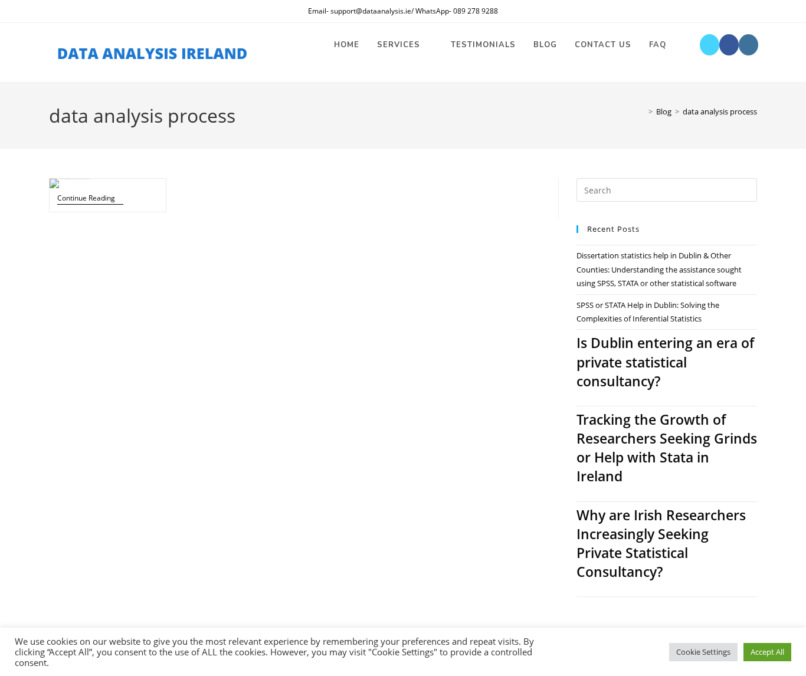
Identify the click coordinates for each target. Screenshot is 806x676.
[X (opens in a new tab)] (709, 44)
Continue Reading (90, 198)
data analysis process (720, 111)
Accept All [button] (767, 652)
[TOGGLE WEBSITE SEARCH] (687, 45)
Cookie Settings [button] (703, 652)
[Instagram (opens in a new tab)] (748, 44)
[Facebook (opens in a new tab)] (729, 44)
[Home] (642, 111)
